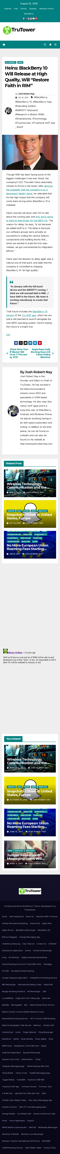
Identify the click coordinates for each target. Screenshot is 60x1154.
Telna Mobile (7, 1073)
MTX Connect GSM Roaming (42, 1018)
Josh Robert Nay (26, 93)
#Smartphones (23, 118)
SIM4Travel (7, 1046)
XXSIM (35, 541)
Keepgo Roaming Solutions (13, 991)
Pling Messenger (46, 1032)
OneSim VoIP (48, 1025)
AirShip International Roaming (15, 923)
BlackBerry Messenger (26, 930)
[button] (45, 44)
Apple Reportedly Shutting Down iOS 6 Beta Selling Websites (40, 353)
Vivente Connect (9, 1107)
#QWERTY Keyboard (26, 110)
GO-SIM (5, 971)
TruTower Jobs (45, 1086)
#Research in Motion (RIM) (29, 114)
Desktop (33, 8)
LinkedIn (24, 435)
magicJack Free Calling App (27, 998)
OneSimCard (7, 1032)
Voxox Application (17, 1120)
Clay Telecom (28, 944)
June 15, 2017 (17, 832)
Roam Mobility (40, 534)
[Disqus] (30, 605)
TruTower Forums (28, 1086)
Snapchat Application (11, 1052)
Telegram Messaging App (13, 1066)
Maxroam (46, 998)
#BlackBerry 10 (23, 101)
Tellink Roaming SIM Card (38, 1066)
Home (4, 916)
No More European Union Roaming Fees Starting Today (27, 548)
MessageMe (16, 1005)
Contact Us (41, 944)
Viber (44, 1093)
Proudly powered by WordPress (18, 906)
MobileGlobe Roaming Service (15, 1018)
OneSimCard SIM (14, 534)
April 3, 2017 (16, 863)
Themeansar (29, 910)
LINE (44, 991)
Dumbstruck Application (12, 950)
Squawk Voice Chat (10, 1059)
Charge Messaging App (29, 937)
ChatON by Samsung (11, 944)
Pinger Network (29, 1032)
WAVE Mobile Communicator (14, 1127)
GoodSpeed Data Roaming (22, 971)
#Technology (39, 118)
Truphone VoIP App (10, 1086)
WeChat (32, 1127)
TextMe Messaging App (39, 1073)
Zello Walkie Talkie (33, 1148)
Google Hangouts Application (15, 978)
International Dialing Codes (30, 984)
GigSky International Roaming (34, 957)
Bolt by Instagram (9, 937)
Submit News (27, 1059)
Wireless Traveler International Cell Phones (21, 1141)
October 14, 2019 (19, 800)
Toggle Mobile (8, 1080)
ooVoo (18, 1032)
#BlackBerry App (42, 101)
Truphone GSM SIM (35, 1080)
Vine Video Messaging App (40, 1100)
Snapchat (43, 511)
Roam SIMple (13, 538)
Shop (51, 1039)
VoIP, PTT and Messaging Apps (32, 1107)
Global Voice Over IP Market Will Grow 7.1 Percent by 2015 (19, 353)
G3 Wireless (14, 957)
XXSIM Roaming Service (12, 1148)
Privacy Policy (50, 1148)
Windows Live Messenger (32, 1134)
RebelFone (27, 534)
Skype (43, 1046)
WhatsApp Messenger (48, 1127)
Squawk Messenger (31, 1052)
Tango (38, 1059)
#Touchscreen (23, 122)
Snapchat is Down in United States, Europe (29, 516)
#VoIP (20, 127)
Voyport (30, 1120)
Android (7, 8)
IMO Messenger (9, 984)
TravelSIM (37, 538)
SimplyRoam (26, 538)
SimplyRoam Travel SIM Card (26, 1046)
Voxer (4, 1120)
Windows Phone (46, 8)
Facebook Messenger (42, 950)
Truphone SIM (13, 541)
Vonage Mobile (8, 1114)
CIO (8, 334)
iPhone (24, 8)
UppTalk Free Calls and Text (27, 1093)
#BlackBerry (40, 97)
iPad (16, 8)
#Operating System (25, 106)
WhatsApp (30, 851)
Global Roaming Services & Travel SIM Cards (21, 964)
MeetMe (5, 1005)
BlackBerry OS (44, 930)
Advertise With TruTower (47, 916)
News (20, 62)
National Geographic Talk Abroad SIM (23, 531)
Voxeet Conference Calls (44, 1114)
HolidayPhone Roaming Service (43, 978)
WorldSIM (26, 541)
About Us (30, 916)
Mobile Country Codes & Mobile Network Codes (23, 1012)
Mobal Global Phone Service (42, 1005)
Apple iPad (46, 923)
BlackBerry (29, 14)
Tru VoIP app (29, 315)
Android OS (35, 923)
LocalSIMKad (7, 998)
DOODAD (53, 944)
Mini (26, 1005)
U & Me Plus (7, 1093)
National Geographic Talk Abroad (16, 1025)
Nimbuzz (37, 1025)
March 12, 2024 (18, 768)
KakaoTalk (48, 984)
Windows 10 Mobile (10, 1134)
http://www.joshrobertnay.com (36, 443)
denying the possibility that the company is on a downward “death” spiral (29, 190)
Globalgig (47, 964)
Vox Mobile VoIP (24, 1114)
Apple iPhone (8, 930)
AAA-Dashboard (16, 916)
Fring (4, 957)
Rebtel (16, 1039)
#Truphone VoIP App (43, 122)
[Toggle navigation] (55, 44)
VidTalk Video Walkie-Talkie (14, 1100)
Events (28, 950)
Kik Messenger (33, 991)
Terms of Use (21, 1073)
